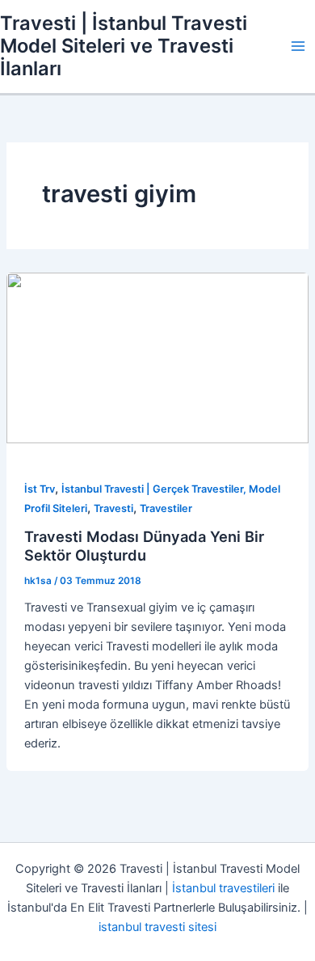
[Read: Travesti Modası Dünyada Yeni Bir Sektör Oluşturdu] (157, 357)
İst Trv (39, 489)
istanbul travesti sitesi (157, 927)
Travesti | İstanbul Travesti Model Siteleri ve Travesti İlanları (123, 46)
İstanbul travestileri (223, 888)
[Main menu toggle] (298, 46)
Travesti (113, 508)
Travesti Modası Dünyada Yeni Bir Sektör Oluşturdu (144, 546)
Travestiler (166, 508)
